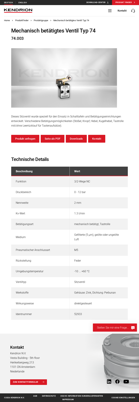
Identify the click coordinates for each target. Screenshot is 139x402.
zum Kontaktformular (25, 382)
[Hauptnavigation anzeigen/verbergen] (109, 10)
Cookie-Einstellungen (123, 398)
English (22, 3)
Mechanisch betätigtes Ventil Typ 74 (71, 20)
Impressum (68, 399)
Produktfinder (22, 20)
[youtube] (126, 381)
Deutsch (8, 3)
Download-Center (96, 2)
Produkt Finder (123, 2)
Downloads (76, 138)
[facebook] (117, 381)
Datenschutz (49, 396)
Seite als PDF (52, 138)
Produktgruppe (41, 20)
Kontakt (96, 138)
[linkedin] (109, 381)
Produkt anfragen (25, 138)
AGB (35, 396)
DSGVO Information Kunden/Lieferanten (82, 396)
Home (7, 20)
